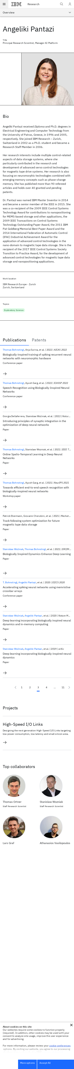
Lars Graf (8, 843)
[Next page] (69, 687)
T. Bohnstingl (10, 582)
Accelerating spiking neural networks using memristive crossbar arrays (36, 589)
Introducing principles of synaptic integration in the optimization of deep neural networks (34, 422)
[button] (71, 1025)
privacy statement (53, 1052)
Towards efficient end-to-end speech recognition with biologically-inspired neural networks (36, 489)
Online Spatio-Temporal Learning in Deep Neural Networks (32, 456)
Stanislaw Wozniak (51, 801)
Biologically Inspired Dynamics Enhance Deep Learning (37, 554)
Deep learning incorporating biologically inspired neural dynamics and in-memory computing (37, 622)
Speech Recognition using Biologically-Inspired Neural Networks (36, 389)
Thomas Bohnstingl (13, 349)
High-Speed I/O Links (23, 724)
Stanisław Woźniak (13, 549)
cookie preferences (60, 1045)
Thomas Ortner (12, 801)
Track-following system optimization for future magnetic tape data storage (31, 522)
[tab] (14, 339)
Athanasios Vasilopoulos (55, 843)
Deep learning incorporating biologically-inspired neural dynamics (37, 655)
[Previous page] (15, 687)
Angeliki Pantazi (27, 582)
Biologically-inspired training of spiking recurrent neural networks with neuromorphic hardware (37, 356)
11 (63, 687)
